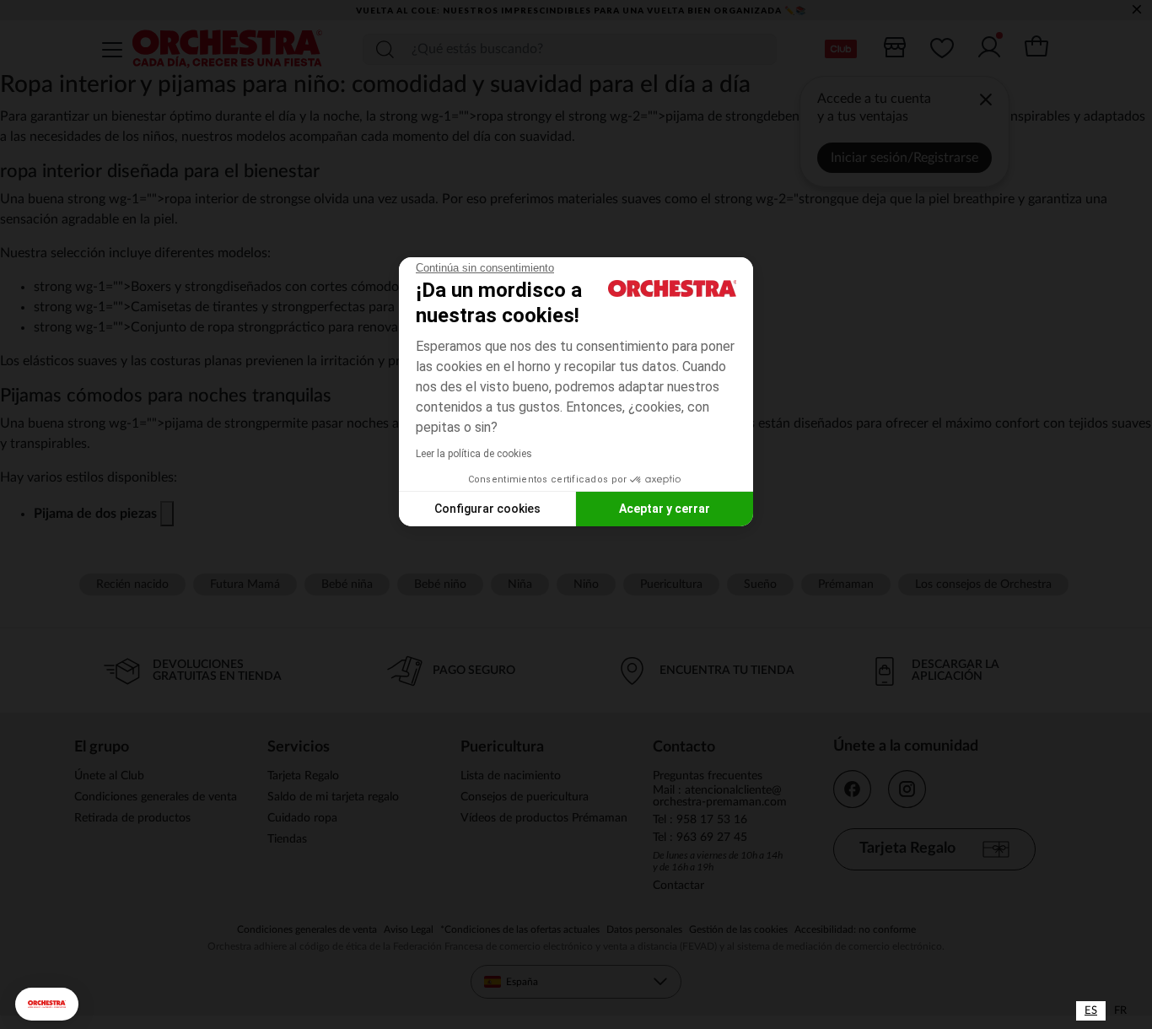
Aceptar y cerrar (664, 508)
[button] (46, 1004)
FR (1120, 1010)
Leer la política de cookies (474, 454)
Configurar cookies (487, 508)
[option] (1120, 1011)
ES (1091, 1010)
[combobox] (1091, 1011)
